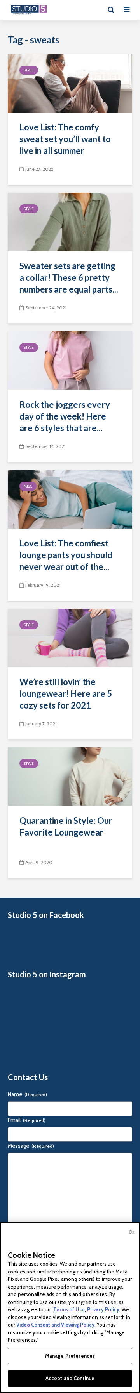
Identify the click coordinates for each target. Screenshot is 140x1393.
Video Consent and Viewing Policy (55, 1325)
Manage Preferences (70, 1356)
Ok (131, 1232)
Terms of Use (69, 1309)
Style (29, 70)
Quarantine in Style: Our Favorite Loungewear (65, 826)
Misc (28, 486)
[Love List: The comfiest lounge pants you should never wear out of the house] (70, 498)
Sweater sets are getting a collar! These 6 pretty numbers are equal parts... (68, 278)
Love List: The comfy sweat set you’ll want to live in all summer (65, 139)
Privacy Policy (103, 1309)
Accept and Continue (70, 1378)
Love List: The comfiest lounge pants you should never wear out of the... (65, 555)
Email (27, 1119)
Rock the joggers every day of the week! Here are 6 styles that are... (64, 416)
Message (31, 1145)
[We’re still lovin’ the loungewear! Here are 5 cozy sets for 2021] (70, 637)
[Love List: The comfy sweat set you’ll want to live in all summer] (70, 82)
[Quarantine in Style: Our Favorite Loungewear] (70, 776)
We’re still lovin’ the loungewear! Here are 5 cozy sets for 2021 (65, 694)
